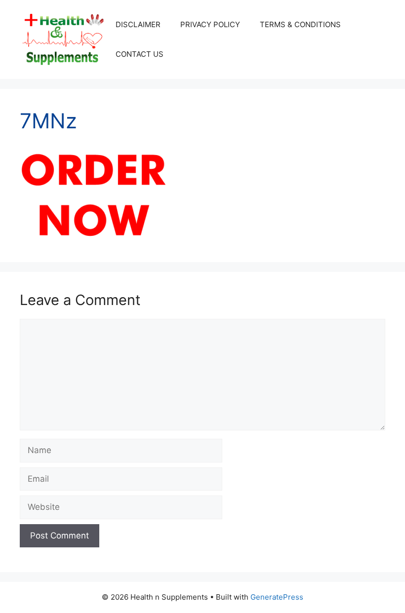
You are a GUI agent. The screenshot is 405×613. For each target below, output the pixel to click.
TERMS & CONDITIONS (300, 24)
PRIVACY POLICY (210, 24)
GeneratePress (276, 597)
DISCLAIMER (138, 24)
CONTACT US (139, 54)
